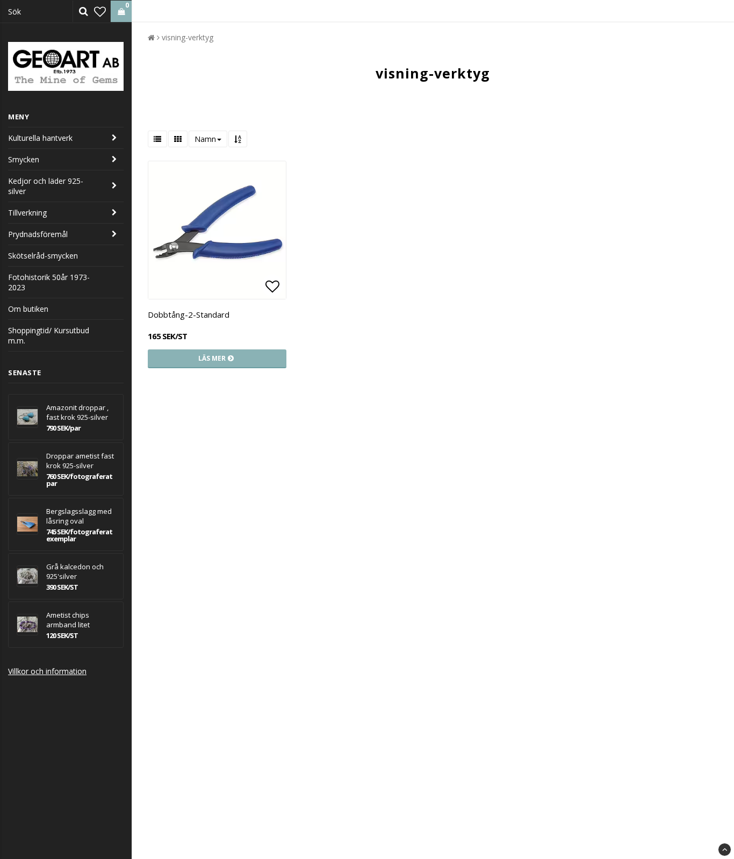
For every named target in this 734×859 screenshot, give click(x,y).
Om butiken (28, 309)
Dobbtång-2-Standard (188, 314)
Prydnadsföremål (38, 234)
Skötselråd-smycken (43, 255)
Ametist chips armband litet (68, 619)
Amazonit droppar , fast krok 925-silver (77, 412)
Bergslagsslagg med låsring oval (79, 516)
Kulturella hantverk (40, 138)
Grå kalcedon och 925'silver (75, 571)
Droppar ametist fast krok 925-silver (80, 460)
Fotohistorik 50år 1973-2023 (49, 282)
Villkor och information (47, 671)
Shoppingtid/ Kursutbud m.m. (48, 335)
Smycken (23, 159)
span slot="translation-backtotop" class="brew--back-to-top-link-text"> (724, 849)
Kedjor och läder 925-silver (45, 186)
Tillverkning (27, 212)
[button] (100, 11)
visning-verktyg (187, 37)
